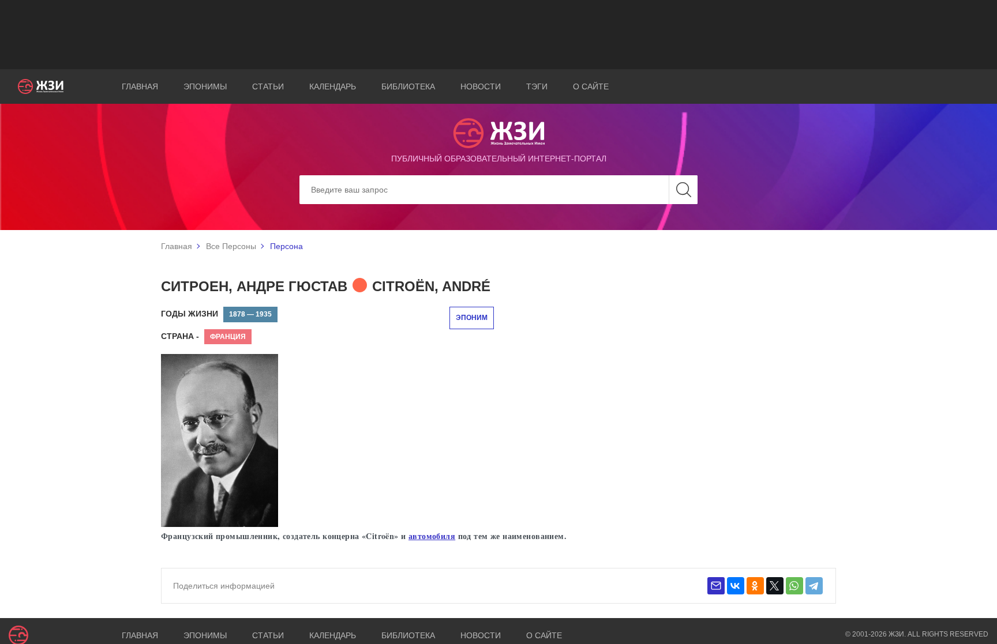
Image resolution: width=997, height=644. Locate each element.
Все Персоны (231, 246)
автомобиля (431, 536)
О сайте (591, 86)
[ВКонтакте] (735, 585)
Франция (228, 337)
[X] (775, 585)
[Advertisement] (498, 34)
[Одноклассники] (755, 585)
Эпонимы (205, 86)
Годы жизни (189, 313)
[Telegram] (814, 585)
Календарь (332, 86)
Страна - (180, 336)
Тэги (537, 86)
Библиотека (408, 86)
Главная (140, 86)
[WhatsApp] (794, 585)
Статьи (268, 86)
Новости (480, 86)
